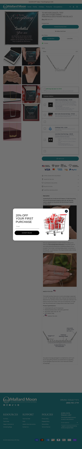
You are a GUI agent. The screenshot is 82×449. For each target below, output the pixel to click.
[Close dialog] (66, 211)
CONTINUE (27, 233)
